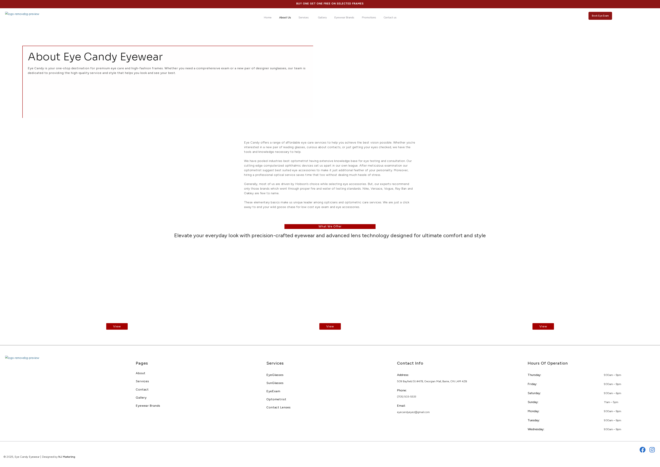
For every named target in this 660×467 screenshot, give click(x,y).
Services (304, 17)
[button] (304, 17)
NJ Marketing (66, 456)
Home (268, 17)
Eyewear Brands (344, 17)
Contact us (390, 17)
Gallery (322, 17)
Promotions (369, 17)
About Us (285, 17)
